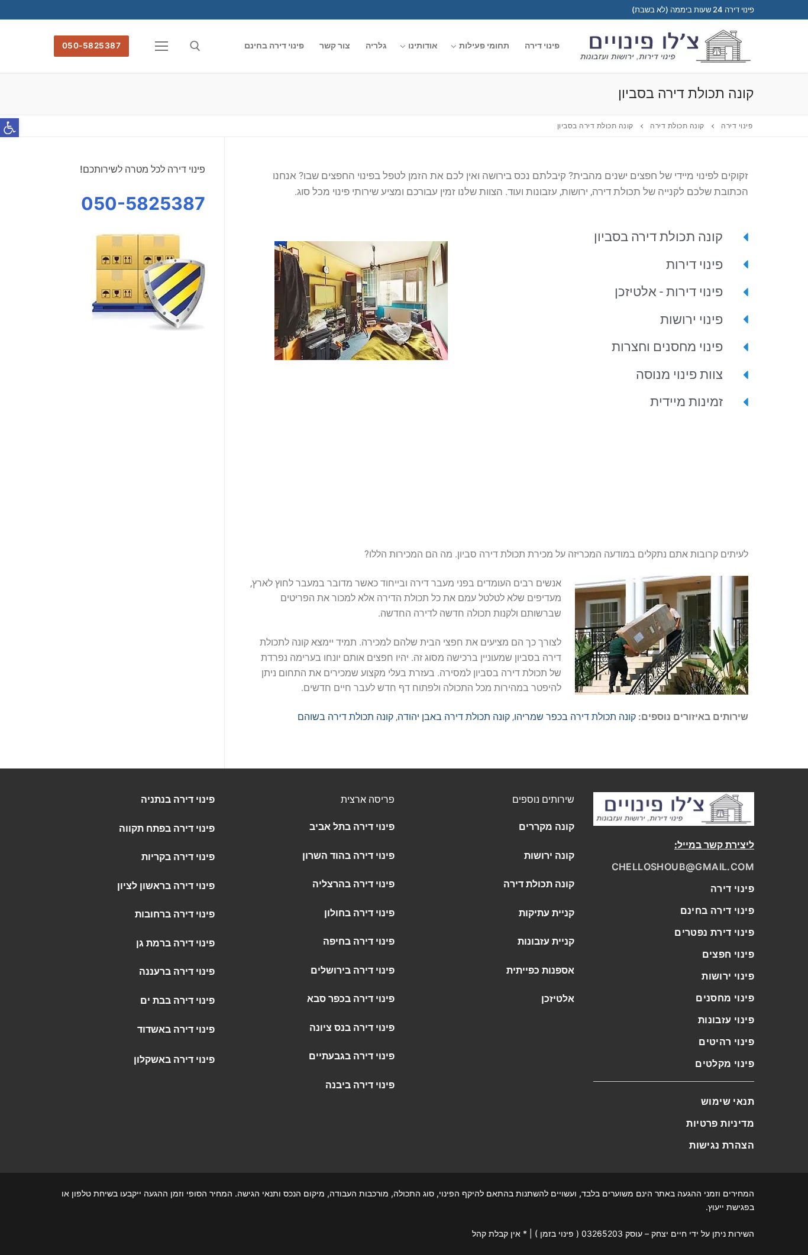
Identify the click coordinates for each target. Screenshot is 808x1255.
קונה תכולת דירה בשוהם (345, 716)
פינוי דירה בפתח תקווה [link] (167, 828)
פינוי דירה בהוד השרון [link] (348, 855)
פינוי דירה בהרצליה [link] (353, 884)
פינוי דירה (732, 888)
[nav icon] (159, 46)
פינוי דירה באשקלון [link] (174, 1059)
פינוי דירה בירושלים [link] (353, 970)
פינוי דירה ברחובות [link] (175, 914)
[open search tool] (195, 46)
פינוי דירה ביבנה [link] (360, 1085)
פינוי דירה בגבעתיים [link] (352, 1056)
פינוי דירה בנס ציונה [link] (352, 1027)
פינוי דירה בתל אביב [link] (352, 826)
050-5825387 (91, 45)
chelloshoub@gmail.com (683, 866)
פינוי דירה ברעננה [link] (177, 971)
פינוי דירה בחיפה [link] (359, 941)
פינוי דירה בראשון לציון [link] (166, 885)
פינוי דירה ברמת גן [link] (175, 943)
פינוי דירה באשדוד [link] (176, 1029)
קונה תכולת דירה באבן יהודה (453, 716)
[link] (717, 910)
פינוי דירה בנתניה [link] (178, 799)
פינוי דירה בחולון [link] (359, 913)
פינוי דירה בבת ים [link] (177, 1000)
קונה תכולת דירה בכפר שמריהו (575, 716)
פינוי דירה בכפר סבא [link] (351, 998)
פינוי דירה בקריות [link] (178, 856)
